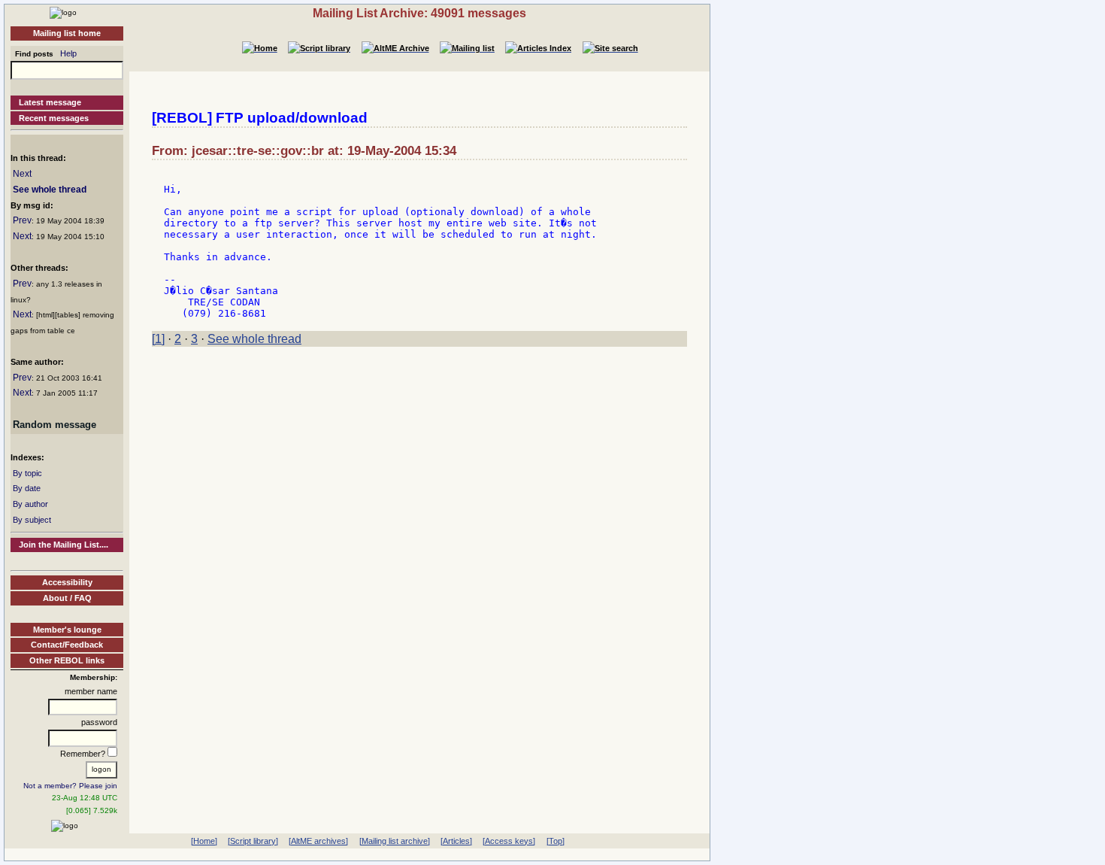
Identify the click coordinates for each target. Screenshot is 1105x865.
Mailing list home (67, 33)
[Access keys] (509, 840)
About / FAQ (67, 597)
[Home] (63, 12)
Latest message (50, 102)
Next (22, 173)
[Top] (555, 840)
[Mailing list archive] (394, 840)
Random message (54, 424)
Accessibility (67, 582)
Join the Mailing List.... (63, 544)
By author (30, 503)
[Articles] (456, 840)
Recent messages (54, 118)
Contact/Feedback (67, 644)
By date (27, 488)
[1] (158, 338)
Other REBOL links (66, 660)
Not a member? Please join (70, 786)
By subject (32, 519)
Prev (22, 220)
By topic (27, 473)
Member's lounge (67, 629)
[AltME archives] (318, 840)
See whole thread (49, 189)
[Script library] (253, 840)
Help (68, 53)
